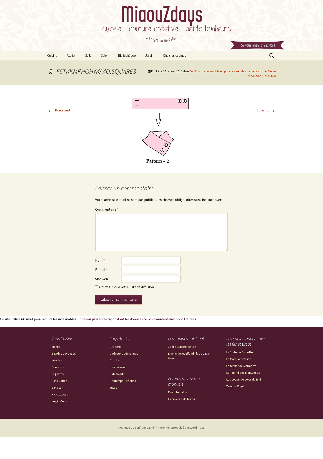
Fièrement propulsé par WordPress (181, 428)
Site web (101, 279)
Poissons (58, 367)
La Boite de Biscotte (239, 352)
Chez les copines (174, 55)
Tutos (113, 388)
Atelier (71, 55)
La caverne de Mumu (181, 399)
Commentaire (106, 209)
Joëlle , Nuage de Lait (182, 347)
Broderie (116, 347)
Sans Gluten (59, 381)
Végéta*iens (60, 401)
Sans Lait (57, 388)
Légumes (58, 374)
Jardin (149, 55)
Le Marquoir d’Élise (238, 359)
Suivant (266, 110)
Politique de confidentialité (136, 428)
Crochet (115, 360)
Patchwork (117, 374)
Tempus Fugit (235, 386)
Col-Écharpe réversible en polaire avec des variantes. (224, 71)
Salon (105, 55)
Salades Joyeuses (64, 353)
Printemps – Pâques (123, 381)
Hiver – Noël (117, 367)
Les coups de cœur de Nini (243, 379)
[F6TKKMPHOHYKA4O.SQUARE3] (161, 128)
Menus (56, 347)
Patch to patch (177, 392)
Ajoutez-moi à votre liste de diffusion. (126, 287)
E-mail (101, 269)
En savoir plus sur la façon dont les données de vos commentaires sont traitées (137, 319)
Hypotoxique (60, 394)
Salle (88, 55)
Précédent (59, 110)
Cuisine (52, 55)
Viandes (57, 360)
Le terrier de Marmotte (241, 366)
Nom (100, 260)
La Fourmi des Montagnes (243, 373)
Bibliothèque (127, 55)
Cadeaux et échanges (124, 353)
